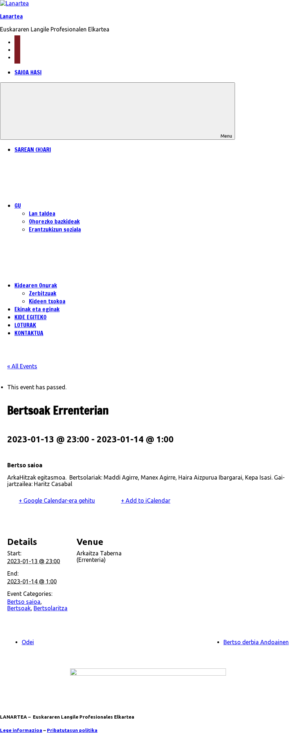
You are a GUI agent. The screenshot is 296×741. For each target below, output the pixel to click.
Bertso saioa (23, 601)
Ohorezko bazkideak (54, 221)
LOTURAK (25, 325)
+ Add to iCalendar (145, 500)
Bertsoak (19, 608)
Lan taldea (42, 213)
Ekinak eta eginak (37, 309)
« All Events (22, 366)
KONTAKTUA (28, 333)
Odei (28, 642)
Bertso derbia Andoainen (256, 642)
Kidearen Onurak (35, 285)
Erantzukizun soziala (55, 229)
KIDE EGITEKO (30, 317)
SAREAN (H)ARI (32, 149)
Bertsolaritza (51, 608)
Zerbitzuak (42, 293)
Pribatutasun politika (72, 730)
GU (17, 205)
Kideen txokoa (47, 301)
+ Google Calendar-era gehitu (57, 500)
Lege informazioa (21, 730)
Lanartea (11, 16)
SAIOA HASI (28, 72)
